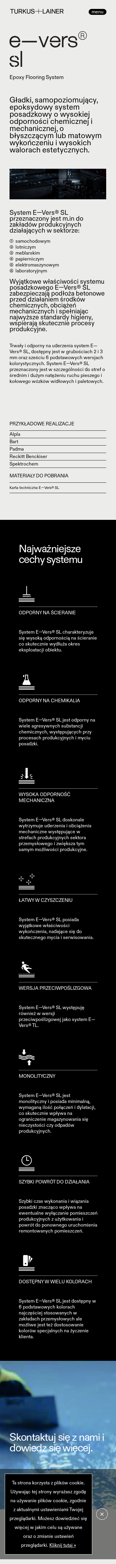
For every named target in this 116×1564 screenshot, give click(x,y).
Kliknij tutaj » (62, 1545)
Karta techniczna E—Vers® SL (34, 487)
